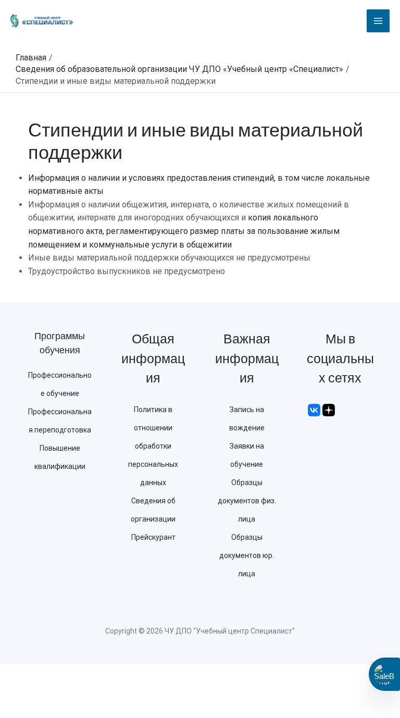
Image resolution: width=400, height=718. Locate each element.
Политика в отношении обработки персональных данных (153, 446)
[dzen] (328, 409)
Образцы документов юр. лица (246, 555)
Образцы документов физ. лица (247, 500)
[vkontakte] (314, 409)
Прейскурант (153, 537)
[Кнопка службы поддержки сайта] (384, 674)
